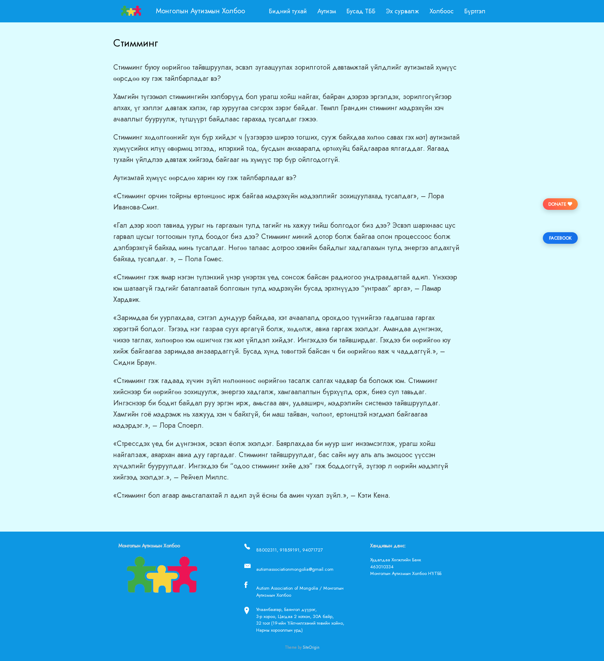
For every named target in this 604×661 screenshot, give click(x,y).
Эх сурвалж (402, 11)
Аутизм (326, 11)
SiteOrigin (311, 647)
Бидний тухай (288, 11)
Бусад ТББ (360, 11)
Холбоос (442, 11)
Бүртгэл (475, 11)
